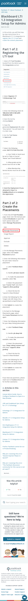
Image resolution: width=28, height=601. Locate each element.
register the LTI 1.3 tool (10, 38)
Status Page (4, 592)
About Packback (15, 10)
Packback (4, 10)
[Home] (11, 3)
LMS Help (4, 12)
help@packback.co (16, 544)
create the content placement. (13, 40)
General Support (19, 589)
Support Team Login (7, 594)
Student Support (20, 592)
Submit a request (14, 539)
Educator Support (20, 594)
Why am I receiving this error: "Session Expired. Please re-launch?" (12, 456)
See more (6, 473)
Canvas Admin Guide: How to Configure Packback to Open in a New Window (13, 396)
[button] (25, 3)
